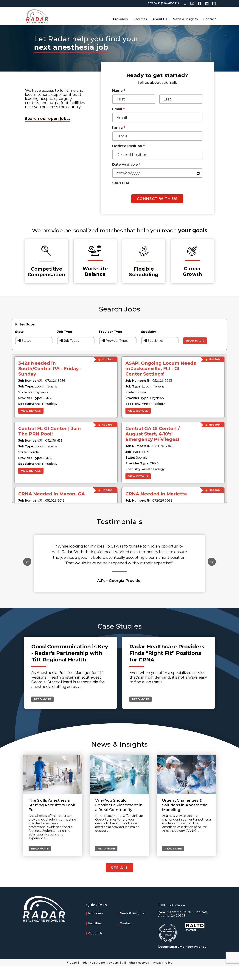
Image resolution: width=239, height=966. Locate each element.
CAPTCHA (121, 183)
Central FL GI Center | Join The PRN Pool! (49, 431)
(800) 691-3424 (170, 3)
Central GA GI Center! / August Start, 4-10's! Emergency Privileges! (152, 434)
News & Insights (185, 19)
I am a (118, 127)
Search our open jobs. (47, 118)
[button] (27, 562)
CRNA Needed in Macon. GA (51, 494)
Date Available (126, 164)
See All (119, 868)
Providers (120, 19)
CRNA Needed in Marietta (156, 494)
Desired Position (128, 146)
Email (118, 109)
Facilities (140, 19)
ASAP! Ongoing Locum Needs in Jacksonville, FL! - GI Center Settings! (160, 368)
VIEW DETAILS (31, 410)
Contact (209, 19)
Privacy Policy (162, 962)
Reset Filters (195, 340)
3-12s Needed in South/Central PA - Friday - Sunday (50, 368)
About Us (160, 19)
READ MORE (42, 699)
